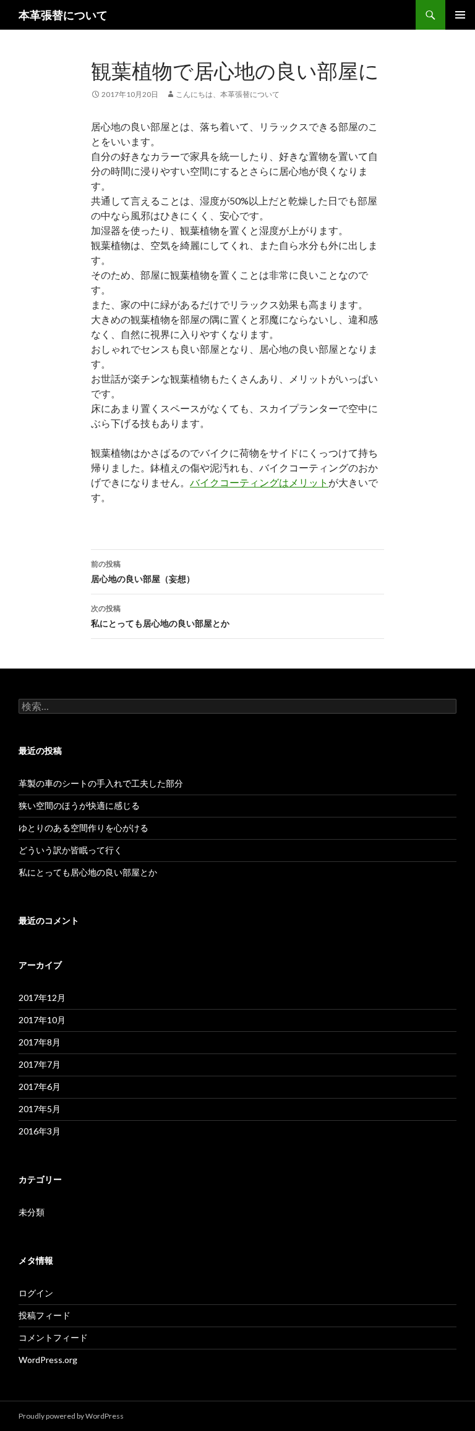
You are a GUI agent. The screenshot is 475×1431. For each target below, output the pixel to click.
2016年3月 (40, 1131)
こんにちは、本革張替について (228, 94)
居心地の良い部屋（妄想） (143, 571)
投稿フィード (45, 1315)
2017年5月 (40, 1109)
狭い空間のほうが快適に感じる (79, 805)
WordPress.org (48, 1359)
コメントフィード (53, 1337)
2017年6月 (40, 1086)
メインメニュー (460, 15)
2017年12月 (42, 997)
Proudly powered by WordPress (71, 1415)
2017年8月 (40, 1042)
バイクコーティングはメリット (259, 482)
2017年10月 (42, 1020)
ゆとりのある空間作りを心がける (83, 827)
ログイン (36, 1293)
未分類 (32, 1212)
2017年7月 (40, 1064)
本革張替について (63, 15)
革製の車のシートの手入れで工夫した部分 (101, 783)
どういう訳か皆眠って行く (70, 850)
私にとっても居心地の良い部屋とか (160, 616)
